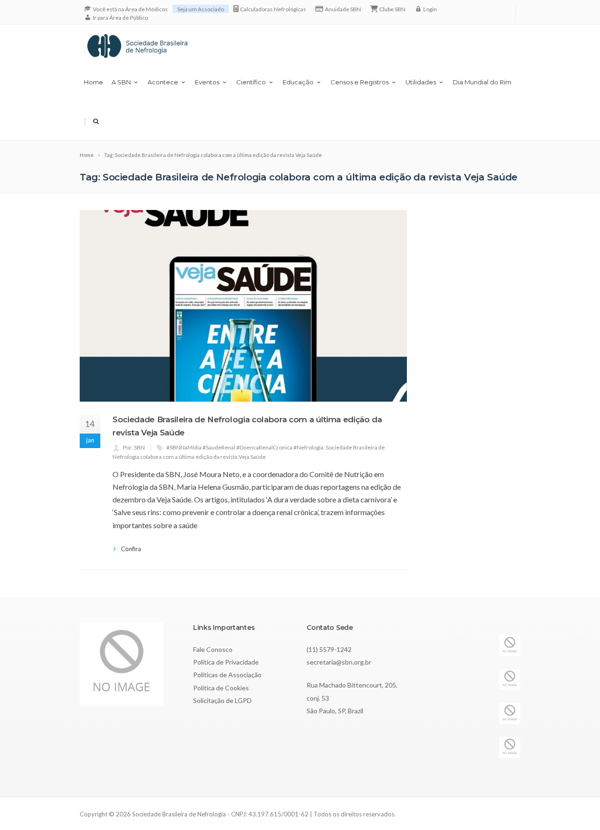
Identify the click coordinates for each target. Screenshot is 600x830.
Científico (251, 82)
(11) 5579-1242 (329, 649)
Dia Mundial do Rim (482, 82)
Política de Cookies (221, 688)
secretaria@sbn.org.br (339, 662)
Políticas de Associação (227, 675)
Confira (131, 549)
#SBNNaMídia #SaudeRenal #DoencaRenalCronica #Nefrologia (244, 447)
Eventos (207, 82)
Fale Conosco (212, 649)
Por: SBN (134, 447)
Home (93, 82)
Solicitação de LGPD (222, 700)
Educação (298, 82)
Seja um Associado (200, 9)
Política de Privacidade (226, 662)
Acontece (163, 82)
